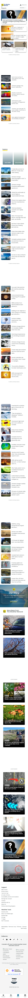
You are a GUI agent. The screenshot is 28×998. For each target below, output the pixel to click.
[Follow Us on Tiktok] (14, 939)
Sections (22, 7)
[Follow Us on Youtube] (10, 939)
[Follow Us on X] (21, 939)
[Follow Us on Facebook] (3, 939)
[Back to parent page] (3, 6)
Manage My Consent (6, 898)
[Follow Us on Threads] (17, 939)
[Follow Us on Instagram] (7, 939)
